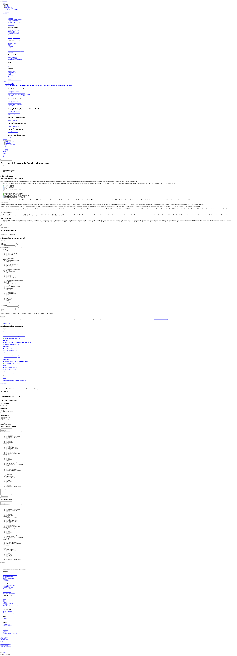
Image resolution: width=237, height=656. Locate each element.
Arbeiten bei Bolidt (9, 8)
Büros (9, 45)
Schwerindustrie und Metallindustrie (15, 19)
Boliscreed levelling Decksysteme (15, 104)
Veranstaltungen (8, 145)
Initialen (2, 246)
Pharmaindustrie (11, 18)
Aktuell (9, 141)
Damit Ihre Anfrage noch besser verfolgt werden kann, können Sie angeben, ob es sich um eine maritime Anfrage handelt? (24, 313)
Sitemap (2, 642)
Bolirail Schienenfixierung (13, 126)
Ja (50, 313)
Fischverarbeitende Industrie (13, 32)
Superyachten (10, 75)
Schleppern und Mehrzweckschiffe (14, 80)
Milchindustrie (11, 34)
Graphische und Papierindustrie (14, 22)
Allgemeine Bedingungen (5, 644)
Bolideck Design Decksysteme (14, 103)
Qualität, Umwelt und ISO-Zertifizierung (13, 9)
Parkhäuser (10, 47)
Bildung (9, 44)
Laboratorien (10, 46)
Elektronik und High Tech (13, 20)
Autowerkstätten (11, 25)
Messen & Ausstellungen (10, 144)
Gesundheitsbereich (12, 43)
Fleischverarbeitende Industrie (14, 30)
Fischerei (9, 77)
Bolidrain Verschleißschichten (14, 113)
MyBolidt (5, 153)
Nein (53, 313)
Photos (6, 150)
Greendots (7, 12)
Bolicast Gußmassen (12, 105)
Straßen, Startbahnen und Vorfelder (15, 59)
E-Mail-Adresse (3, 307)
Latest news (7, 142)
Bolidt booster (8, 143)
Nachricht (2, 309)
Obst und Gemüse (11, 35)
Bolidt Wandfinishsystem (13, 137)
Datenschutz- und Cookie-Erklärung (161, 319)
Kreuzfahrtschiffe (11, 71)
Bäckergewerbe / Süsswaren (13, 33)
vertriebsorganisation (9, 7)
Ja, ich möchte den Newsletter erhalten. (9, 310)
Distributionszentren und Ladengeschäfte (16, 51)
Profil (6, 5)
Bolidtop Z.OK (11, 114)
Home (4, 566)
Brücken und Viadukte (12, 57)
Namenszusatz (3, 244)
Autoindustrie (10, 23)
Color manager (3, 638)
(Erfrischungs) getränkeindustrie (14, 38)
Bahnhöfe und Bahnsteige (13, 48)
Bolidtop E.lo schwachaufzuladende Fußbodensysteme (19, 95)
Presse (6, 146)
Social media (7, 147)
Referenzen (5, 139)
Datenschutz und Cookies (5, 646)
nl (3, 155)
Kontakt (4, 151)
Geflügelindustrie (11, 31)
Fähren (9, 74)
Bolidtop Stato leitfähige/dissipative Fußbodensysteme (19, 94)
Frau (6, 240)
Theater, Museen (11, 49)
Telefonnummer (3, 305)
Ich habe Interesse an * (5, 247)
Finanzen (7, 6)
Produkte (4, 81)
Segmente (5, 13)
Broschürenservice (4, 637)
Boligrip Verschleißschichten (14, 111)
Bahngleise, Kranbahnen (13, 58)
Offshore (9, 79)
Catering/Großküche (12, 36)
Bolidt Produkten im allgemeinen (8, 234)
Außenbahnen (10, 64)
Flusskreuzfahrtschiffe (12, 72)
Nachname (2, 243)
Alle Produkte (38, 84)
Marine (9, 73)
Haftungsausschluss (4, 645)
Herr (3, 240)
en (3, 156)
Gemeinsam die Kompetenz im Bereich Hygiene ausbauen (13, 233)
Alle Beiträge (3, 383)
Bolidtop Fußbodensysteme (13, 91)
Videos (6, 149)
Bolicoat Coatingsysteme (13, 120)
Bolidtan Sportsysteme (13, 132)
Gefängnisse (10, 52)
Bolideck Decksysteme (13, 101)
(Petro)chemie (10, 21)
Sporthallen (10, 66)
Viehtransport (10, 76)
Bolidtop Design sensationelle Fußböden (16, 93)
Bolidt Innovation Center (10, 10)
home (4, 3)
